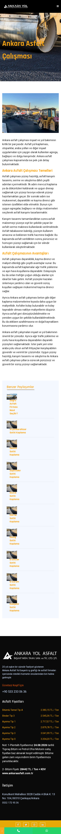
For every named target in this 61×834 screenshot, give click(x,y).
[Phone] (18, 830)
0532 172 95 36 (10, 802)
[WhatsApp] (47, 830)
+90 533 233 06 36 (14, 691)
